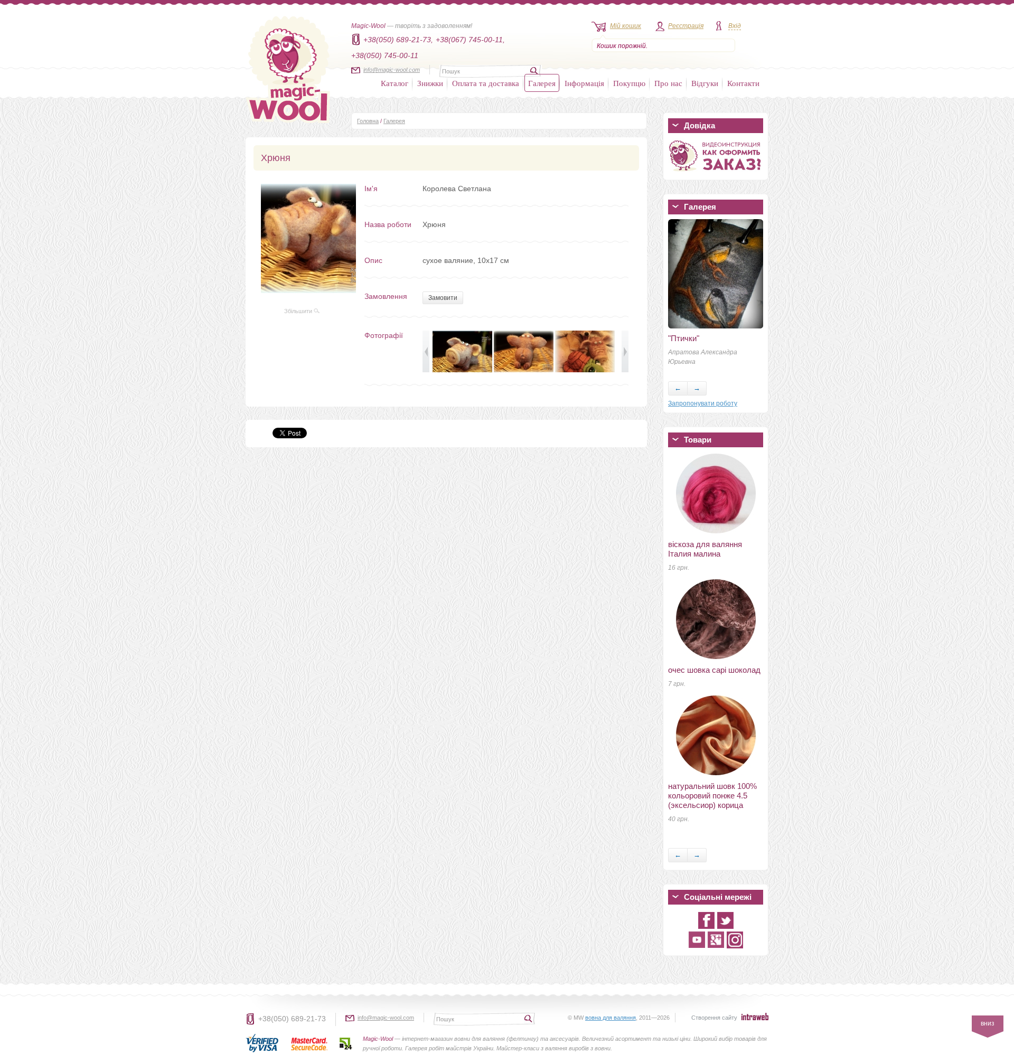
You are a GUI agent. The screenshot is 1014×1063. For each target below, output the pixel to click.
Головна (368, 121)
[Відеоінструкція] (715, 173)
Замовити (442, 298)
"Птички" (683, 338)
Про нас (668, 83)
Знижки (430, 83)
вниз (987, 1023)
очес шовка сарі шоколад (714, 669)
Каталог (394, 83)
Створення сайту (714, 1017)
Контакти (743, 83)
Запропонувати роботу (702, 403)
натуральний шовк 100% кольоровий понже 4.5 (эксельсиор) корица (712, 796)
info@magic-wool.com (391, 70)
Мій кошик (625, 26)
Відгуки (704, 83)
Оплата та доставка (485, 83)
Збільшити (299, 311)
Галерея (542, 83)
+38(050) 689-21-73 (292, 1018)
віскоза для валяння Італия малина (705, 549)
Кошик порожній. (622, 46)
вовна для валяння (610, 1017)
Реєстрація (685, 26)
